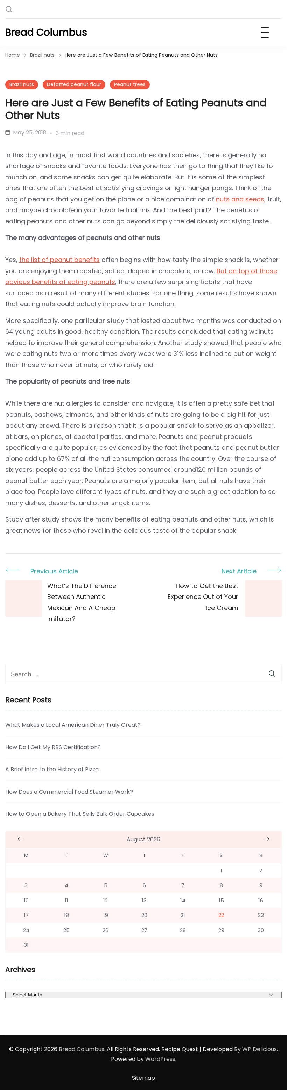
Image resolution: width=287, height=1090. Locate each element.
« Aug (20, 838)
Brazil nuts (21, 84)
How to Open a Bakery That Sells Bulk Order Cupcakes (79, 814)
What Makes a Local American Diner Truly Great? (73, 725)
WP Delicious (259, 1049)
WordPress (160, 1059)
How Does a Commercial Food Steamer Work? (69, 792)
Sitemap (143, 1078)
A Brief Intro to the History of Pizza (52, 769)
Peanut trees (130, 84)
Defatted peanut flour (74, 84)
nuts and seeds (240, 199)
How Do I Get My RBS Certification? (53, 747)
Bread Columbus (46, 32)
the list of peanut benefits (59, 259)
